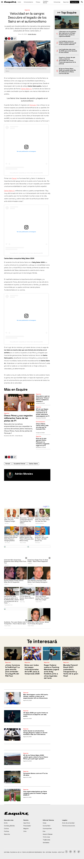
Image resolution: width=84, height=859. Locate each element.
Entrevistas (57, 2)
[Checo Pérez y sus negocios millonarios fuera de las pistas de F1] (19, 402)
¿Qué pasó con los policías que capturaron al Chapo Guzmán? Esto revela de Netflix (67, 34)
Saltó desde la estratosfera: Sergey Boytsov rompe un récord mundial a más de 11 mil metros (35, 732)
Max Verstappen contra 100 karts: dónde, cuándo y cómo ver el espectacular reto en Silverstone (35, 696)
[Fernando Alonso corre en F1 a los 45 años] (12, 777)
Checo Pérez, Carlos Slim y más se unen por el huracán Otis (42, 426)
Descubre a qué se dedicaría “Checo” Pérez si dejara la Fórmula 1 (43, 398)
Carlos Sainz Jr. (9, 191)
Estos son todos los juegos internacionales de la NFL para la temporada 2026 (32, 669)
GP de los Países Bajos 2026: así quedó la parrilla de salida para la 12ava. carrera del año (67, 71)
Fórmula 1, (33, 105)
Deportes (66, 2)
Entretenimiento (28, 2)
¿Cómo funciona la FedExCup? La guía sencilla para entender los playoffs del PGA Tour (12, 670)
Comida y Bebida (45, 2)
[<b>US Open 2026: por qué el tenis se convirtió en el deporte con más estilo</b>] (12, 716)
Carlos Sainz (33, 464)
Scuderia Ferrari (19, 464)
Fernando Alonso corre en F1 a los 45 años (35, 774)
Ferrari (14, 178)
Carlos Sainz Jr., (26, 89)
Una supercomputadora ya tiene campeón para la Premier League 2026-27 (35, 793)
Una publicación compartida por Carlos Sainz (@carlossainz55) (26, 172)
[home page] (10, 2)
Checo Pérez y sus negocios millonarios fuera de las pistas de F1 (18, 418)
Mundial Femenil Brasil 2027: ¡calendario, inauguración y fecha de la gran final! (70, 670)
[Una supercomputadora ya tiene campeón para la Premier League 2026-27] (12, 795)
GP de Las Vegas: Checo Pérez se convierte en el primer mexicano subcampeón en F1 (42, 412)
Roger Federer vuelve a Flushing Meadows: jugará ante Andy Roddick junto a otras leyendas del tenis (51, 671)
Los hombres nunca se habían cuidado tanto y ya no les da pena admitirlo (67, 42)
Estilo (19, 2)
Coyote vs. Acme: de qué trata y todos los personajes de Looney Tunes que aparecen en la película (67, 60)
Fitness (38, 2)
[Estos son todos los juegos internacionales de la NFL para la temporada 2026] (32, 653)
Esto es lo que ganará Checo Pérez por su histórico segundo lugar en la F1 (42, 441)
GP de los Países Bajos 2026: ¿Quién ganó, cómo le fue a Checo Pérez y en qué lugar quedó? (35, 757)
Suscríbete (74, 2)
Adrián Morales (32, 34)
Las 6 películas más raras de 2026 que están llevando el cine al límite (68, 51)
